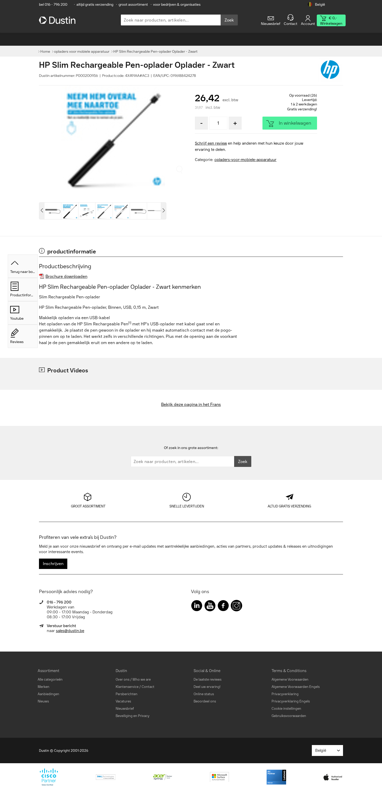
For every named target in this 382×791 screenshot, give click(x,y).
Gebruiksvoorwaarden (289, 716)
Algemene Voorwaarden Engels (296, 687)
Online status (204, 694)
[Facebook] (223, 607)
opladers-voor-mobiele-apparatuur (245, 159)
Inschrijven (53, 563)
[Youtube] (210, 607)
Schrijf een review (211, 143)
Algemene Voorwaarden (290, 679)
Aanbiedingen (48, 694)
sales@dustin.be (70, 630)
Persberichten (126, 694)
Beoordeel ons (205, 701)
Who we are (142, 679)
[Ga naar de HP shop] (330, 70)
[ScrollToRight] (163, 210)
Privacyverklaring (285, 694)
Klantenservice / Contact (135, 687)
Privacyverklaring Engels (291, 701)
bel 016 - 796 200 (53, 4)
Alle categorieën (50, 679)
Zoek (229, 20)
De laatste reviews (207, 679)
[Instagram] (236, 607)
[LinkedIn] (196, 607)
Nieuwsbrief (125, 708)
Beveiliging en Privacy (132, 716)
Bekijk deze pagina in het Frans (191, 404)
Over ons (122, 679)
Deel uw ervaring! (207, 687)
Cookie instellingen (286, 708)
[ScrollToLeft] (41, 210)
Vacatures (123, 701)
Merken (43, 687)
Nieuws (43, 701)
